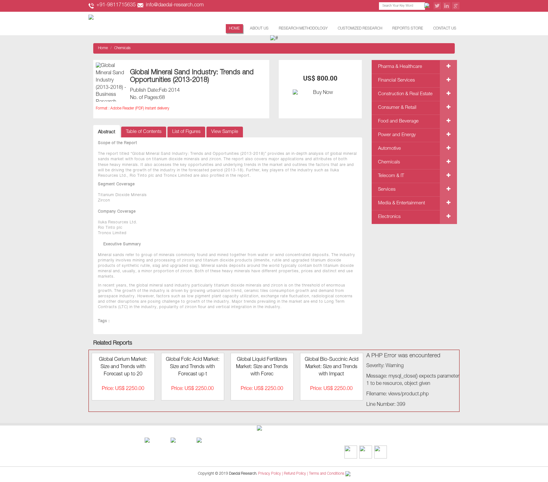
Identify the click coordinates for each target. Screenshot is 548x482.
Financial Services (396, 80)
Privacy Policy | (270, 474)
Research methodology (303, 28)
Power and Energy (397, 135)
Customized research (360, 28)
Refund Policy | (296, 474)
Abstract (106, 132)
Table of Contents (143, 131)
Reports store (407, 28)
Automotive (389, 148)
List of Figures (186, 131)
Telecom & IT (391, 176)
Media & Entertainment (401, 203)
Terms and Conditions (326, 474)
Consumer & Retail (397, 107)
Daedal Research (242, 474)
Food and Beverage (398, 121)
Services (386, 189)
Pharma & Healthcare (400, 66)
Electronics (389, 217)
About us (259, 28)
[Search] (427, 6)
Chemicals (122, 48)
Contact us (444, 28)
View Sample (224, 131)
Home (234, 28)
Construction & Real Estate (405, 94)
